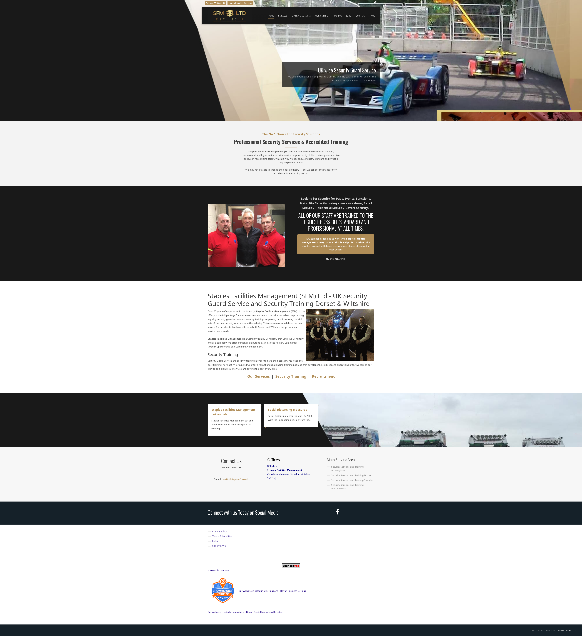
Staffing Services (301, 15)
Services (282, 15)
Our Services (258, 376)
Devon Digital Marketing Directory (265, 611)
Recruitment (323, 376)
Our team (360, 15)
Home (271, 15)
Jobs (348, 15)
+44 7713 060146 (217, 3)
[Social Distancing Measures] (291, 415)
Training (337, 15)
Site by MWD (219, 545)
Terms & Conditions (222, 536)
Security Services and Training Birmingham (347, 468)
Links (215, 540)
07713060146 (233, 467)
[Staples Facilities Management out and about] (234, 420)
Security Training (290, 376)
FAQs (372, 15)
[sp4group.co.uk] (230, 15)
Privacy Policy (219, 531)
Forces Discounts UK (218, 570)
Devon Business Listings (293, 590)
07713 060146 (335, 259)
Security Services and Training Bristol (351, 475)
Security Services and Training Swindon (352, 480)
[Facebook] (375, 2)
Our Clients (321, 15)
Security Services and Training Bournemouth (347, 486)
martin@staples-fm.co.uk (240, 3)
